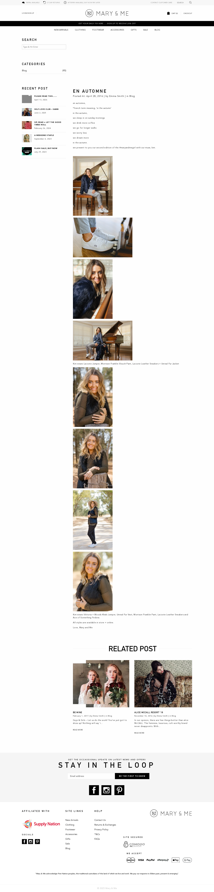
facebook (94, 790)
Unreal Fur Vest (124, 614)
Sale (145, 30)
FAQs (97, 839)
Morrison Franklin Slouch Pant (116, 364)
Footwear (98, 30)
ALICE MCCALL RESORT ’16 (148, 712)
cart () (174, 13)
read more (78, 730)
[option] (132, 61)
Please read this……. (45, 96)
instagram (106, 790)
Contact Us (100, 820)
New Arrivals (61, 30)
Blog (157, 30)
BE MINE (77, 712)
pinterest (119, 790)
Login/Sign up (28, 13)
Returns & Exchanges (105, 824)
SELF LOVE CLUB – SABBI (46, 109)
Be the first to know (132, 776)
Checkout (187, 13)
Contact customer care (161, 3)
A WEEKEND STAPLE (44, 135)
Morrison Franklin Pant (145, 614)
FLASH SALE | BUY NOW (45, 148)
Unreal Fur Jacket (170, 364)
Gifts (133, 30)
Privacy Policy (101, 829)
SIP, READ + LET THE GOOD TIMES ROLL (47, 123)
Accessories (117, 30)
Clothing (80, 30)
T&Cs (97, 834)
